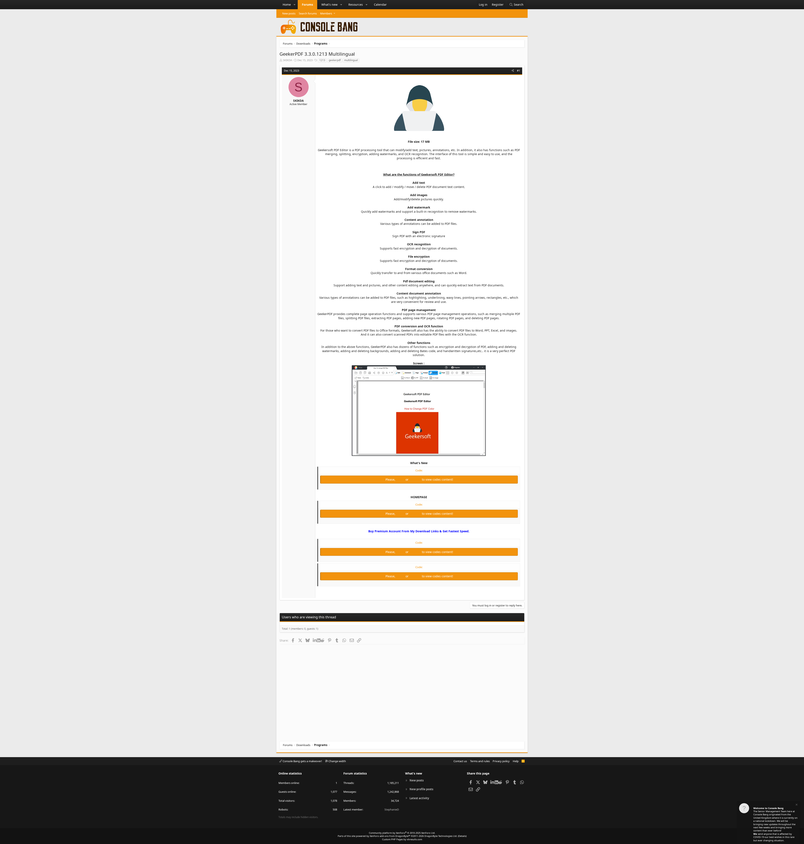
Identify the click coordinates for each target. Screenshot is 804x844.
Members (326, 13)
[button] (294, 4)
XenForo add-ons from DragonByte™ (390, 836)
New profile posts (421, 789)
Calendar (380, 4)
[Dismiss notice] (796, 805)
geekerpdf (335, 60)
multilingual (351, 60)
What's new (329, 4)
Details (462, 836)
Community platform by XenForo (402, 832)
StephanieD (391, 809)
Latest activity (419, 798)
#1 (518, 70)
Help (516, 761)
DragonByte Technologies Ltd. (440, 836)
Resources (355, 4)
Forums (307, 4)
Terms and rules (480, 761)
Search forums (308, 13)
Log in (401, 479)
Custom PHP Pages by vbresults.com (402, 839)
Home (287, 4)
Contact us (460, 761)
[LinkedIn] (314, 640)
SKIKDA (287, 60)
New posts (288, 13)
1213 (322, 60)
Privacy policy (501, 761)
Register (415, 479)
